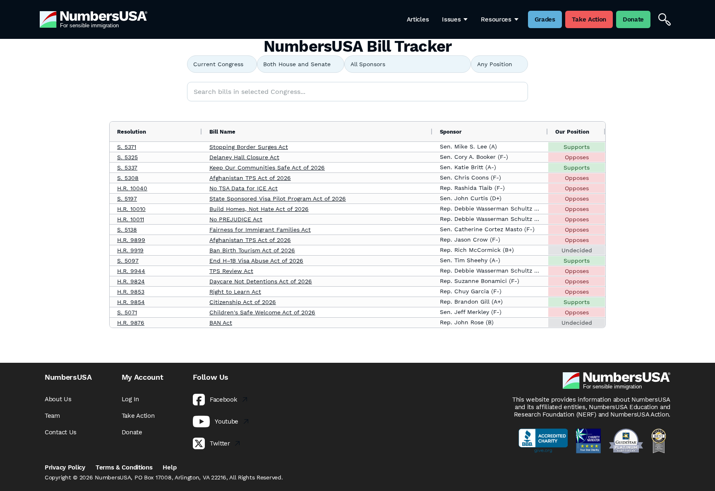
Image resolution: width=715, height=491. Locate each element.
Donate (132, 432)
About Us (58, 399)
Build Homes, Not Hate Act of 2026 (259, 209)
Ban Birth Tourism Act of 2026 (252, 250)
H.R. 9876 (130, 322)
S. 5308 (128, 178)
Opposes (577, 157)
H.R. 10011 (130, 219)
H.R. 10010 (131, 209)
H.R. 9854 (131, 302)
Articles (418, 19)
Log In (130, 399)
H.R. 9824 (131, 281)
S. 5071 (127, 312)
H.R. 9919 (130, 250)
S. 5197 (127, 198)
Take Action (138, 415)
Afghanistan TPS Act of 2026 (250, 178)
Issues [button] (451, 19)
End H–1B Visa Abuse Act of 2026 (256, 260)
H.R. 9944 (131, 271)
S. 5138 (127, 229)
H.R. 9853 (130, 291)
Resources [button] (496, 19)
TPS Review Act (231, 271)
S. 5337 (127, 167)
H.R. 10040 (132, 188)
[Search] (664, 19)
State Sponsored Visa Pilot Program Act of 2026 (277, 198)
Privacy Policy (65, 467)
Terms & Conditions (124, 467)
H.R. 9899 (131, 240)
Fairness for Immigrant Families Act (260, 229)
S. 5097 (128, 260)
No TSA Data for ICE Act (243, 188)
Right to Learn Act (235, 291)
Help (169, 467)
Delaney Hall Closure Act (244, 157)
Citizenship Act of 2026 (242, 302)
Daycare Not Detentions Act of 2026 (260, 281)
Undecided (576, 250)
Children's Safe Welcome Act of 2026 (262, 312)
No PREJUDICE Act (235, 219)
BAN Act (220, 322)
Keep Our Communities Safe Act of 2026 (267, 167)
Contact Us (61, 432)
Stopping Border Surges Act (248, 147)
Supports (577, 147)
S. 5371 (126, 147)
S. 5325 (127, 157)
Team (52, 415)
